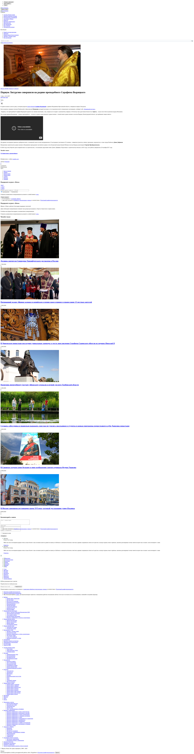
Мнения (6, 696)
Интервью (6, 695)
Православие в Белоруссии (14, 687)
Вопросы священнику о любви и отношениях (18, 722)
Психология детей (11, 632)
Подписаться (19, 586)
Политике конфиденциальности (46, 752)
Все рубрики (7, 25)
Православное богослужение (11, 35)
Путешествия (7, 643)
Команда (6, 574)
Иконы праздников (12, 621)
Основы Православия (9, 14)
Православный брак (12, 666)
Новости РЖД (7, 645)
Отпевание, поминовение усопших (16, 732)
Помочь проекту (5, 197)
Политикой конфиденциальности (49, 200)
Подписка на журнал (9, 27)
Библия (5, 597)
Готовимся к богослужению (11, 737)
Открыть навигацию (8, 2)
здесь (37, 194)
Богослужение (7, 171)
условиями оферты (16, 198)
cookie (17, 594)
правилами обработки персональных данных (35, 589)
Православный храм (9, 626)
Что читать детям (11, 635)
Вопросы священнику (9, 21)
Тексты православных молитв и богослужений (16, 746)
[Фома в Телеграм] (7, 561)
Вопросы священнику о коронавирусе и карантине (20, 718)
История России (11, 657)
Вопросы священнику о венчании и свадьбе (18, 713)
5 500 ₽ (2, 188)
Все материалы (7, 24)
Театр (8, 679)
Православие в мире (9, 683)
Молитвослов (7, 23)
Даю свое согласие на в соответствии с (30, 200)
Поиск (5, 5)
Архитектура (10, 670)
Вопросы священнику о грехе (14, 717)
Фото (5, 698)
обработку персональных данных (22, 200)
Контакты (6, 573)
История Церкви (11, 655)
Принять (57, 752)
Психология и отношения (10, 17)
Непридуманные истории (10, 16)
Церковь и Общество (9, 744)
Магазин (6, 570)
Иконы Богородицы (12, 620)
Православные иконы (9, 619)
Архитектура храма (12, 627)
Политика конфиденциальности (12, 591)
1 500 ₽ (2, 187)
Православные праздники (10, 610)
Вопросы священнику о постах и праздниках (18, 617)
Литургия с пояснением (13, 739)
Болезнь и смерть (11, 661)
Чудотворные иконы (12, 624)
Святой (5, 176)
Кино (8, 677)
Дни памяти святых (12, 615)
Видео (5, 699)
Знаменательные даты (12, 654)
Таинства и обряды (9, 726)
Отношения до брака (12, 665)
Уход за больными (11, 662)
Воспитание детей (8, 630)
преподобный (36, 106)
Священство (10, 736)
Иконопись (9, 673)
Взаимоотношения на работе (14, 668)
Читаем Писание (11, 605)
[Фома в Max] (5, 566)
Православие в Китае (12, 694)
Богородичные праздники (13, 616)
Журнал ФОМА (5, 88)
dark (4, 97)
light (2, 97)
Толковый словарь (11, 680)
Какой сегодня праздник (10, 32)
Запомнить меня (6, 533)
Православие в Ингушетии (14, 691)
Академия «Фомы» (8, 19)
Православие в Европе (12, 690)
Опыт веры (10, 649)
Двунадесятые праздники (13, 613)
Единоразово (6, 192)
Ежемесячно (14, 192)
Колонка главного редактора (11, 641)
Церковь (6, 178)
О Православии (11, 651)
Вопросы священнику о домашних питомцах (18, 715)
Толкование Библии (12, 606)
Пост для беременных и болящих (15, 709)
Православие (7, 173)
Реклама (6, 572)
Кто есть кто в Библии (12, 601)
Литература (10, 672)
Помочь (6, 8)
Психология (7, 660)
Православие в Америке (13, 684)
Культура (6, 669)
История (6, 653)
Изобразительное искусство (14, 676)
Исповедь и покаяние (12, 731)
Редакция (6, 161)
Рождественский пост (12, 703)
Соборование (10, 735)
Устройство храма (11, 628)
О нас (5, 569)
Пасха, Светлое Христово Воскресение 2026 (18, 612)
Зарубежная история (12, 658)
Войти (11, 42)
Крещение (9, 728)
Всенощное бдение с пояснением (15, 740)
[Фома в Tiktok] (6, 562)
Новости (6, 20)
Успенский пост (11, 706)
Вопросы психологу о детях (14, 638)
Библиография (10, 609)
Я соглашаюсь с (11, 198)
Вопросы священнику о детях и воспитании (18, 634)
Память (5, 172)
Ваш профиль (7, 3)
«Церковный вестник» (89, 109)
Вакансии (6, 576)
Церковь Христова (8, 741)
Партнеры (6, 577)
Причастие (9, 729)
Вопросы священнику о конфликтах (16, 720)
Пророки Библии (11, 604)
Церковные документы (10, 743)
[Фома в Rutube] (6, 565)
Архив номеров (8, 578)
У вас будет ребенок (12, 636)
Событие (16, 88)
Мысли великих (11, 681)
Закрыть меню (4, 9)
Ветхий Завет (10, 600)
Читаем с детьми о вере (10, 36)
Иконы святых (10, 623)
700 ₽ (2, 185)
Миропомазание (11, 733)
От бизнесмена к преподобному (9, 153)
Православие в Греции (12, 688)
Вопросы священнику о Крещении (16, 721)
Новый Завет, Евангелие (13, 598)
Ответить (6, 545)
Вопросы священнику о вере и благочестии (18, 711)
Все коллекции (7, 37)
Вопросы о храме (11, 725)
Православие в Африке (13, 686)
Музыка (9, 675)
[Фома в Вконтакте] (7, 558)
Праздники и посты (9, 702)
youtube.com (16, 159)
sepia (6, 97)
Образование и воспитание (11, 642)
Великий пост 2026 (12, 705)
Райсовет (6, 33)
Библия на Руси (11, 608)
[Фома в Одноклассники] (8, 559)
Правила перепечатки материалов (12, 593)
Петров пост (10, 707)
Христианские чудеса (12, 650)
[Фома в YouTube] (6, 563)
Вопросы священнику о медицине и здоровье (18, 724)
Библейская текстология (13, 602)
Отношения (7, 639)
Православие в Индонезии (13, 692)
